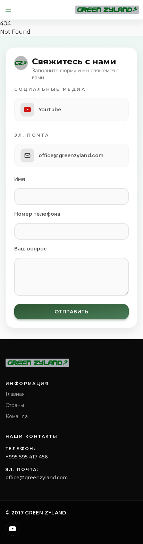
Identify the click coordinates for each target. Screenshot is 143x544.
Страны (15, 405)
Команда (17, 416)
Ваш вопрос (30, 249)
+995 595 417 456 (27, 457)
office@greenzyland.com (37, 477)
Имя (19, 179)
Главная (15, 394)
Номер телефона (37, 214)
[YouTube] (12, 529)
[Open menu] (8, 10)
